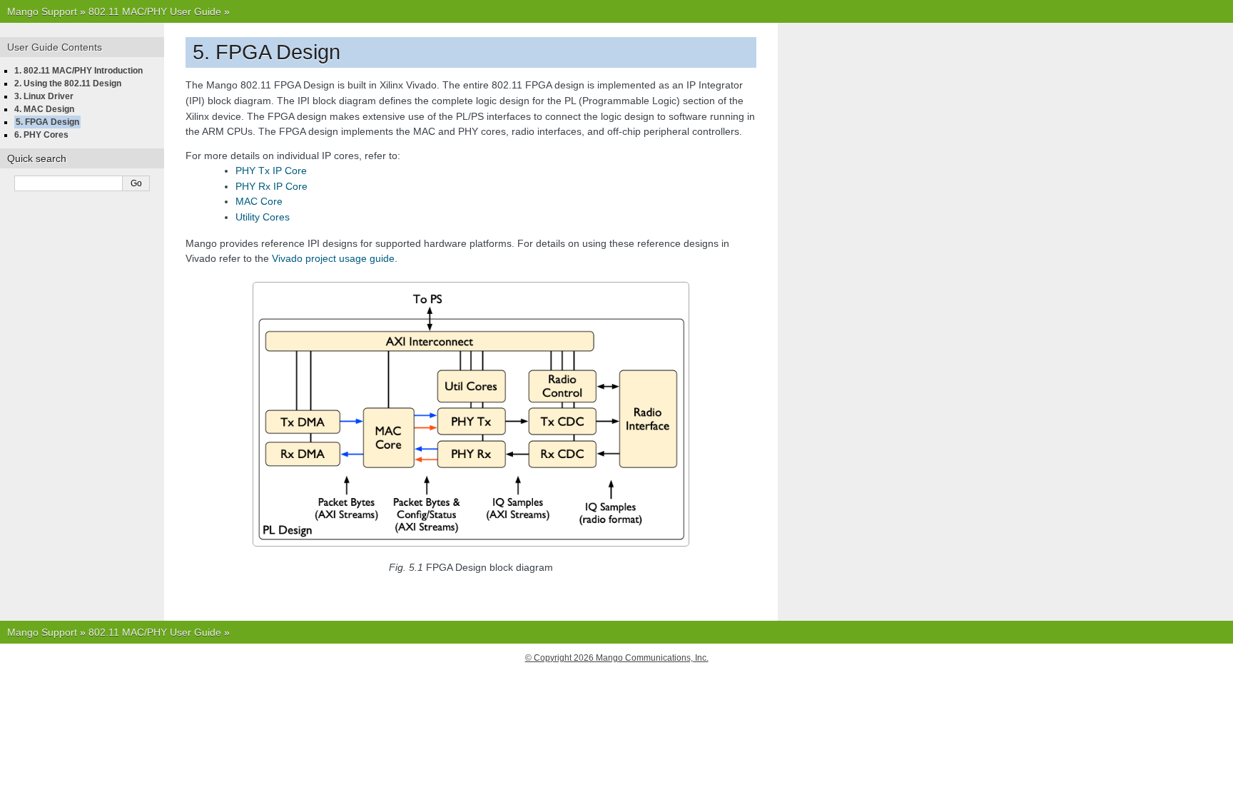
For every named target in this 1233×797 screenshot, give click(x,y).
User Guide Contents (54, 47)
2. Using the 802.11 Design (67, 83)
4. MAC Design (44, 109)
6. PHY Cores (41, 135)
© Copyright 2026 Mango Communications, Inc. (617, 658)
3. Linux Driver (43, 96)
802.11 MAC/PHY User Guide (154, 11)
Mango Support (42, 11)
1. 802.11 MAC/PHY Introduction (78, 71)
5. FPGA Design (47, 122)
